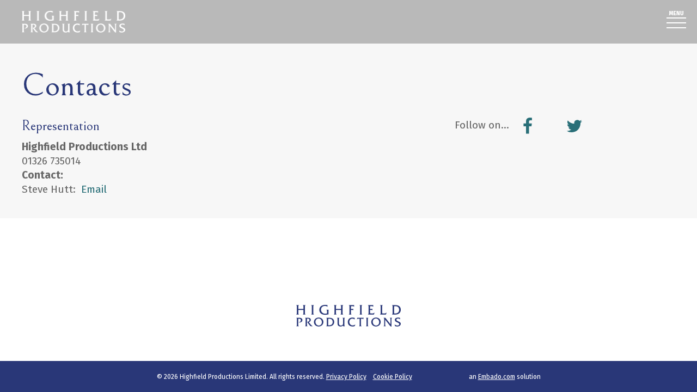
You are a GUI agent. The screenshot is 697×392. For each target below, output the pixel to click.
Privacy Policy (346, 377)
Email (94, 189)
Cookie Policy (392, 377)
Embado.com (496, 377)
